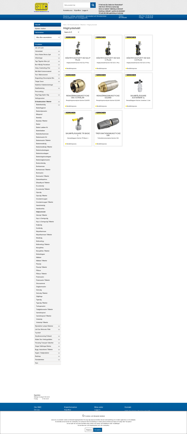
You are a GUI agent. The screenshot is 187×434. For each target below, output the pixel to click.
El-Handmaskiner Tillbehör (43, 101)
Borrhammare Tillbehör (43, 169)
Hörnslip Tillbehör (41, 215)
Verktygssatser (39, 98)
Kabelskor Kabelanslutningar (44, 85)
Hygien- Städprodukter (42, 353)
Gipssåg (38, 192)
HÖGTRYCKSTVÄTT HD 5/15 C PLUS (108, 59)
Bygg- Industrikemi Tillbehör (44, 349)
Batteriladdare (40, 130)
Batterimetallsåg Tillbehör (44, 147)
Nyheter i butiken (40, 28)
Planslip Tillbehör (41, 267)
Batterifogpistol (41, 108)
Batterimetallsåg (41, 143)
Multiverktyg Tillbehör (43, 244)
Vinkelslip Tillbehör (42, 322)
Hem (64, 25)
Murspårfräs (40, 247)
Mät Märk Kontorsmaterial (43, 71)
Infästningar (38, 58)
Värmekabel (39, 51)
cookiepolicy (106, 425)
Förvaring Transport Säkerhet (44, 343)
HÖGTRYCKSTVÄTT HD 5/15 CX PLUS (138, 59)
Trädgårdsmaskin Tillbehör (44, 309)
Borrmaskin (39, 173)
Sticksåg (39, 290)
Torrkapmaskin (40, 306)
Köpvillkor (77, 10)
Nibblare (38, 257)
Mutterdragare (40, 254)
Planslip (38, 264)
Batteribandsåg (41, 104)
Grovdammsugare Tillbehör (44, 202)
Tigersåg (39, 299)
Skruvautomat (40, 283)
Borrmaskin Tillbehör (42, 176)
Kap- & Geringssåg (42, 218)
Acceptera (97, 430)
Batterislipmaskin (41, 111)
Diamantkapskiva (41, 179)
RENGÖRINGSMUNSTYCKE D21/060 (108, 97)
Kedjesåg (39, 225)
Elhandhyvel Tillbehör (43, 182)
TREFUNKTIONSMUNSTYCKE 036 (108, 134)
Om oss (37, 410)
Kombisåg (39, 228)
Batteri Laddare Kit (42, 127)
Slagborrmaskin (41, 286)
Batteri (38, 124)
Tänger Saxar (39, 81)
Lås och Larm (39, 48)
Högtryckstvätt (40, 212)
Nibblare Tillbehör (41, 260)
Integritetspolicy (93, 425)
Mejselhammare (41, 231)
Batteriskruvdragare (42, 153)
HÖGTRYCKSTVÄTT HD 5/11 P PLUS (77, 59)
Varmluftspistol (40, 312)
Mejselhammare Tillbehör (44, 234)
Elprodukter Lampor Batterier (44, 326)
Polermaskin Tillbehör (43, 280)
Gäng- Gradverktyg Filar (42, 68)
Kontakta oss (68, 10)
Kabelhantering (39, 88)
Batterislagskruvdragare (43, 156)
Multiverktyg (40, 241)
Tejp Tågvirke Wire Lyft (42, 61)
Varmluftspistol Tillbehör (43, 316)
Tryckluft (38, 333)
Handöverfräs (40, 208)
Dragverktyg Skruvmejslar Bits (44, 78)
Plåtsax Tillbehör (41, 273)
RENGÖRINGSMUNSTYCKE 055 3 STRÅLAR (77, 97)
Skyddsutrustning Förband (43, 336)
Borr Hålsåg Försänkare (42, 64)
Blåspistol (39, 114)
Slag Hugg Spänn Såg (42, 95)
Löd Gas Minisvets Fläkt (42, 329)
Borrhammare (40, 166)
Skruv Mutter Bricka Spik (43, 54)
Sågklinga (39, 296)
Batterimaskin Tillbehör (43, 140)
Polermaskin (40, 277)
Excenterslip (40, 186)
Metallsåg (39, 238)
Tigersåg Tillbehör (41, 303)
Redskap (38, 356)
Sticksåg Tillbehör (41, 293)
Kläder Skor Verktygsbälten (43, 339)
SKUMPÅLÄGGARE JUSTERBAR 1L (138, 97)
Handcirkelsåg (40, 205)
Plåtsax (38, 270)
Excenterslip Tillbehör (43, 189)
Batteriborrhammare (42, 134)
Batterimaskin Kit (41, 137)
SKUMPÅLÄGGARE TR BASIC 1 (78, 134)
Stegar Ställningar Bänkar (43, 346)
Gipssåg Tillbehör (41, 195)
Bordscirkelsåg (40, 163)
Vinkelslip (39, 319)
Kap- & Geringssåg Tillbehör (45, 221)
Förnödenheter (39, 359)
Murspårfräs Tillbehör (42, 251)
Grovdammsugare (41, 199)
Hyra (36, 363)
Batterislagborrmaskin (43, 160)
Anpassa (89, 430)
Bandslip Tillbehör (41, 121)
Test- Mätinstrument (41, 75)
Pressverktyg (39, 91)
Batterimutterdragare (42, 150)
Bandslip (39, 117)
